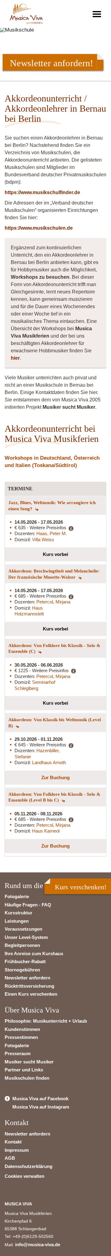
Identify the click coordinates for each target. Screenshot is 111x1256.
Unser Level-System (26, 937)
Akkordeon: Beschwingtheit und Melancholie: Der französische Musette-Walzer (54, 574)
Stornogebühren (22, 969)
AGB (10, 1158)
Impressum (17, 1150)
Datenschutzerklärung (28, 1166)
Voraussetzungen (23, 929)
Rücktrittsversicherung (29, 986)
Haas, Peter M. (51, 533)
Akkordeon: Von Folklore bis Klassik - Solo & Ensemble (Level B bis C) (54, 797)
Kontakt (13, 1141)
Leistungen (17, 921)
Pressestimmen (21, 1037)
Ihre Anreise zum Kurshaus (34, 953)
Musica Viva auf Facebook (40, 1098)
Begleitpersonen (22, 945)
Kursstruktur (18, 912)
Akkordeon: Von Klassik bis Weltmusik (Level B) (54, 722)
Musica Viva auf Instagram (40, 1106)
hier (15, 358)
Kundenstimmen (22, 1029)
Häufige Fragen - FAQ (28, 904)
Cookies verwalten (24, 1176)
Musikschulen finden (27, 1078)
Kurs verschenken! (80, 887)
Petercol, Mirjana (53, 601)
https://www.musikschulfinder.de (42, 192)
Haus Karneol (46, 830)
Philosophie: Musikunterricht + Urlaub (46, 1021)
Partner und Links (24, 1069)
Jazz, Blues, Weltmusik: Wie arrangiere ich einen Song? (52, 505)
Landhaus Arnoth (49, 762)
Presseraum (18, 1053)
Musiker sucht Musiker (29, 1061)
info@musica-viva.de (37, 1244)
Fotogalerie (17, 896)
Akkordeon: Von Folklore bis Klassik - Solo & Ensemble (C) (54, 648)
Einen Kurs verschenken (31, 994)
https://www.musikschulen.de (39, 228)
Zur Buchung (55, 777)
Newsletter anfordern (27, 977)
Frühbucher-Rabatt (25, 961)
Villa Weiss (43, 539)
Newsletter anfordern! (51, 63)
